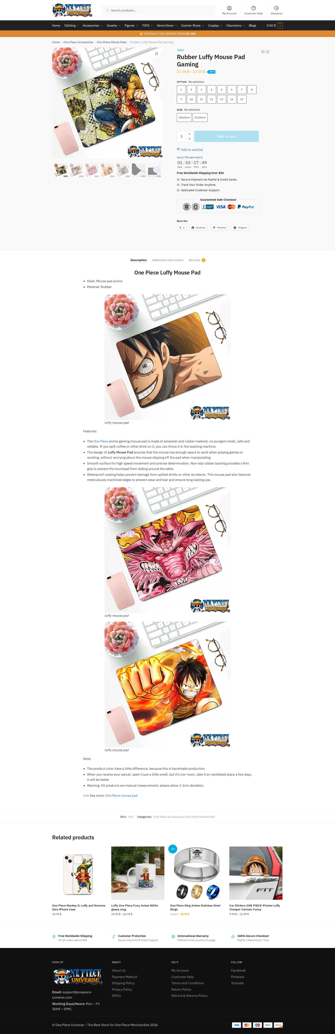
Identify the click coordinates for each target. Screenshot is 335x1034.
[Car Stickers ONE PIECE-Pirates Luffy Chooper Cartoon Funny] (256, 873)
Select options (79, 922)
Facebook (238, 970)
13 (221, 99)
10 (191, 99)
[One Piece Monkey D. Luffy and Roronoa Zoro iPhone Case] (78, 873)
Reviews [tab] (194, 260)
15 (241, 99)
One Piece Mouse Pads (112, 42)
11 (201, 99)
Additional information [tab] (167, 260)
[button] (156, 53)
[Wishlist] (100, 852)
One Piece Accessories (78, 42)
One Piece (100, 441)
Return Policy (181, 989)
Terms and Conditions (187, 983)
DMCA (116, 996)
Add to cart (226, 136)
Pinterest (237, 977)
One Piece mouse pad (121, 795)
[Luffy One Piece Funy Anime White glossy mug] (138, 873)
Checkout (276, 13)
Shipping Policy (123, 983)
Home (56, 42)
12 (211, 99)
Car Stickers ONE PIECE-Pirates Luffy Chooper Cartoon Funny (254, 907)
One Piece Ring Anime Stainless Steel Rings (195, 907)
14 (231, 99)
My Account (229, 13)
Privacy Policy (122, 989)
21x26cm (200, 117)
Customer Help (253, 13)
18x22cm (184, 117)
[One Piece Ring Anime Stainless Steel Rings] (197, 873)
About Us (119, 970)
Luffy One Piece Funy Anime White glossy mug (134, 907)
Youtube (237, 983)
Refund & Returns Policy (189, 996)
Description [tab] (138, 260)
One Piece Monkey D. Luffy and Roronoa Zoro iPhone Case (78, 907)
